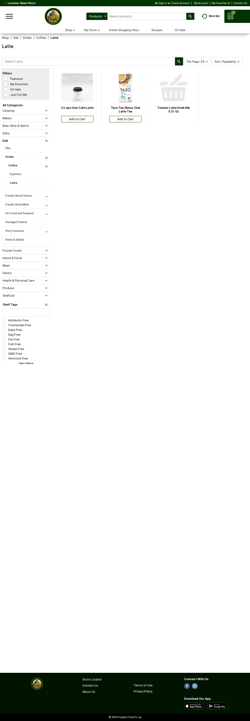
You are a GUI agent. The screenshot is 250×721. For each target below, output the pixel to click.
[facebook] (187, 687)
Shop (5, 38)
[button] (45, 111)
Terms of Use (143, 685)
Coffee (41, 38)
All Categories (13, 105)
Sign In (163, 3)
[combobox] (96, 16)
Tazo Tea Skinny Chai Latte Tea (125, 109)
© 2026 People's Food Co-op (125, 717)
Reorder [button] (214, 16)
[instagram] (195, 687)
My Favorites (219, 3)
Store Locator (92, 679)
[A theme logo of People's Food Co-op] (53, 16)
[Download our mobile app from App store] (193, 705)
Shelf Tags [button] (10, 304)
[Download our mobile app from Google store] (217, 705)
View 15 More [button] (26, 363)
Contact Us (240, 3)
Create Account (180, 3)
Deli (15, 38)
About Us (88, 692)
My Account (201, 3)
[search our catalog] (190, 16)
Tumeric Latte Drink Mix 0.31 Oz (173, 109)
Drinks (27, 38)
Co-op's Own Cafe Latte (77, 108)
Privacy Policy (143, 691)
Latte (54, 38)
